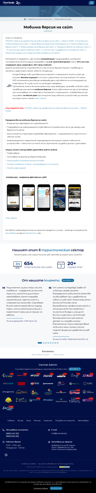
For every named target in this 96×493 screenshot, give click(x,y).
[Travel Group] (48, 391)
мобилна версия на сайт (41, 354)
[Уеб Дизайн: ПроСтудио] (64, 467)
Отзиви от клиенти (65, 420)
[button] (40, 343)
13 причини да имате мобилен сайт (23, 50)
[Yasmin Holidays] (61, 400)
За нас (20, 420)
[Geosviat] (48, 383)
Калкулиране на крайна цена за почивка (25, 160)
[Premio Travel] (21, 383)
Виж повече (67, 280)
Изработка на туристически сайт (40, 19)
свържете (30, 233)
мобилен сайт (58, 354)
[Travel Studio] (11, 2)
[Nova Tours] (8, 391)
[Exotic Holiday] (61, 391)
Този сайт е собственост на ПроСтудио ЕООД (55, 464)
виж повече (40, 98)
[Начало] (25, 19)
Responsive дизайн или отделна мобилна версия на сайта (33, 53)
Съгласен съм (56, 488)
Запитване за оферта (42, 44)
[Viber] (6, 455)
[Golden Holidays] (88, 391)
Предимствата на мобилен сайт (73, 47)
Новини (11, 420)
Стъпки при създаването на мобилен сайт (64, 50)
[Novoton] (35, 391)
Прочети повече (41, 488)
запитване (11, 233)
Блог (28, 420)
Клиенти (48, 420)
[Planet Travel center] (88, 383)
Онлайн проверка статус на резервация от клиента (32, 164)
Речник (37, 420)
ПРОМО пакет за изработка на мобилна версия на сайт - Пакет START (40, 41)
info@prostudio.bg (59, 433)
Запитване (83, 420)
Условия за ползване (28, 464)
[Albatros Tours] (8, 400)
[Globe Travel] (21, 391)
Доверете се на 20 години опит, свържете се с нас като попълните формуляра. (64, 447)
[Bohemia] (8, 383)
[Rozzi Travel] (21, 400)
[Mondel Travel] (74, 383)
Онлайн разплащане (16, 168)
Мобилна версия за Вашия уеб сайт (37, 47)
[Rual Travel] (61, 383)
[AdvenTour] (48, 400)
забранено (63, 472)
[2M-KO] (35, 383)
